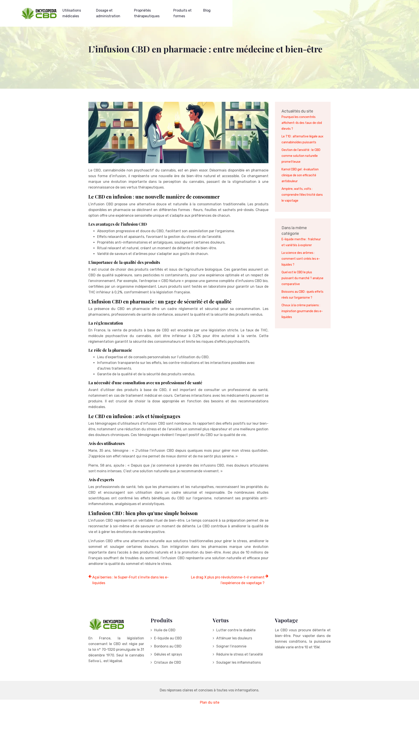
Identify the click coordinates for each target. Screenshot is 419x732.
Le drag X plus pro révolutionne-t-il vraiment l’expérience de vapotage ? (227, 580)
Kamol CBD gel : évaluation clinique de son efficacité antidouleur (300, 175)
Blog (207, 10)
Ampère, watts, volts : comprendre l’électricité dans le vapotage (302, 194)
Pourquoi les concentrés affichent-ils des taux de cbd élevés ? (302, 123)
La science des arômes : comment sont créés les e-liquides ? (301, 258)
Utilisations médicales (71, 13)
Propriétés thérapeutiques (147, 13)
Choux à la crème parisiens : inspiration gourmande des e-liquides (302, 311)
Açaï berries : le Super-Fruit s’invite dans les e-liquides (130, 580)
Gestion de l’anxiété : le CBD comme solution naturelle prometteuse (301, 156)
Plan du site (209, 702)
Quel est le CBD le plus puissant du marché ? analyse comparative (302, 278)
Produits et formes (182, 13)
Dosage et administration (108, 13)
